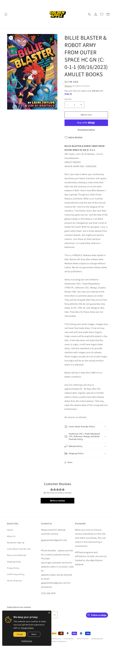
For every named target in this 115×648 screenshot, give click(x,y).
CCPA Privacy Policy (15, 574)
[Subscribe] (54, 615)
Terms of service (82, 639)
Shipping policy (97, 639)
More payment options (86, 129)
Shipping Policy (14, 561)
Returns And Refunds (16, 555)
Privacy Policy (13, 568)
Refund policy (56, 639)
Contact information (58, 641)
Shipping (68, 86)
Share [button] (70, 462)
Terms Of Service (14, 580)
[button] (6, 14)
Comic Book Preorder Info (19, 549)
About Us (11, 536)
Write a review (57, 500)
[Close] (49, 612)
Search (10, 530)
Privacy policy (69, 639)
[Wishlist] (102, 14)
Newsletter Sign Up (15, 542)
